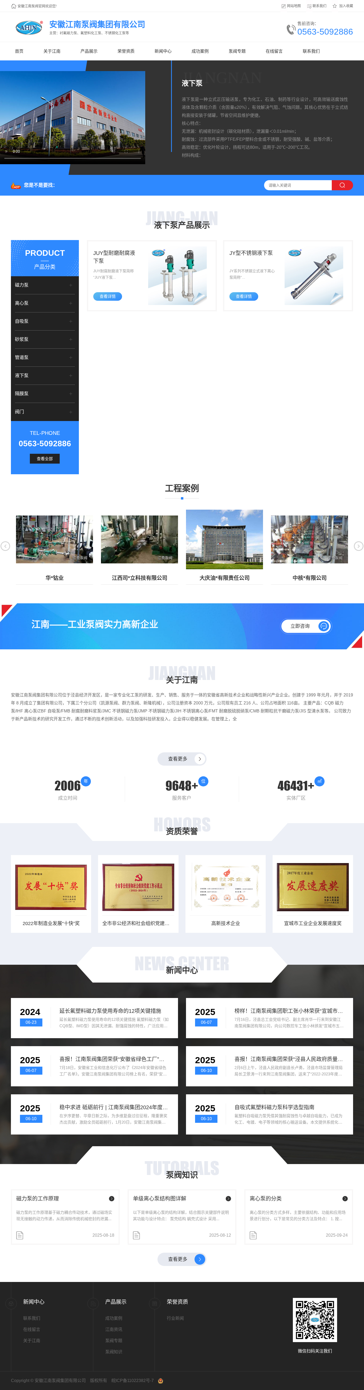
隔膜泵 (22, 393)
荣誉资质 (126, 51)
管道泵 (22, 357)
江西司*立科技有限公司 (139, 578)
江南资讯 (113, 1329)
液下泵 (22, 375)
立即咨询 (300, 626)
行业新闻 (175, 1318)
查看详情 (108, 296)
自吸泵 (22, 321)
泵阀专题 (237, 51)
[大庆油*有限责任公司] (224, 539)
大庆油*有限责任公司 (225, 578)
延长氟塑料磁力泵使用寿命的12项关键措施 (110, 1011)
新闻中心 (163, 51)
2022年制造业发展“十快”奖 (51, 923)
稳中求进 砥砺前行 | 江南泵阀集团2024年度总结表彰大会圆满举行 (114, 1107)
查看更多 (177, 759)
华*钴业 (55, 578)
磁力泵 (22, 285)
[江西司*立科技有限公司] (139, 539)
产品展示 (89, 51)
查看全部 (45, 458)
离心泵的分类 (266, 1199)
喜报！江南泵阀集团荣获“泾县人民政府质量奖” (289, 1059)
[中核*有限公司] (309, 539)
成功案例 (200, 51)
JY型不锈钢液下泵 (251, 253)
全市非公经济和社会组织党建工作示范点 (138, 923)
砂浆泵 (22, 339)
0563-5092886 (325, 31)
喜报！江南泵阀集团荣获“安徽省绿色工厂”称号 (114, 1059)
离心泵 (22, 303)
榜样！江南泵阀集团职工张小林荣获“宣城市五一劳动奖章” (289, 1011)
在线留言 (274, 51)
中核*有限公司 (310, 578)
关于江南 (51, 51)
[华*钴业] (54, 539)
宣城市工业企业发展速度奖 (313, 923)
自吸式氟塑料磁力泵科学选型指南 (274, 1107)
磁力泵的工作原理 (37, 1199)
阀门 (19, 411)
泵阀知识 (113, 1352)
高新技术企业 (225, 923)
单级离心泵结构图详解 (159, 1199)
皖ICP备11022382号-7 (132, 1380)
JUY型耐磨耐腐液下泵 (114, 257)
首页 (19, 51)
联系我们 (311, 51)
